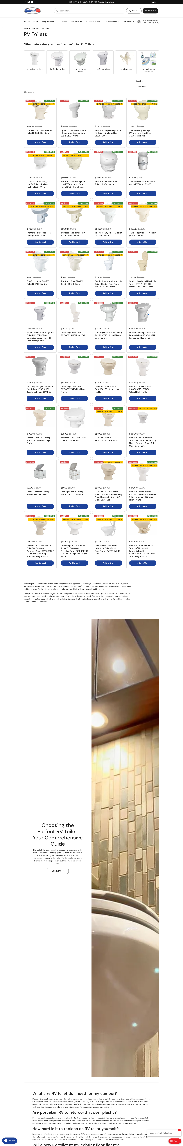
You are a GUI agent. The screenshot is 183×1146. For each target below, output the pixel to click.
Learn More (58, 870)
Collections (35, 28)
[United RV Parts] (32, 10)
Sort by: (139, 81)
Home (26, 28)
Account (135, 11)
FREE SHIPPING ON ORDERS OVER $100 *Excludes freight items (91, 2)
